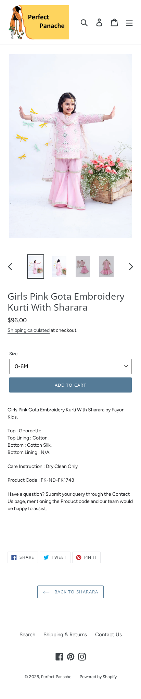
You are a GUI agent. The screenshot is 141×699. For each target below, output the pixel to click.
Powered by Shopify (98, 676)
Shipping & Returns (65, 634)
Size (13, 353)
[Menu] (129, 22)
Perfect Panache (56, 676)
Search (27, 634)
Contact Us (108, 634)
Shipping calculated (29, 330)
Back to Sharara (75, 592)
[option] (36, 266)
